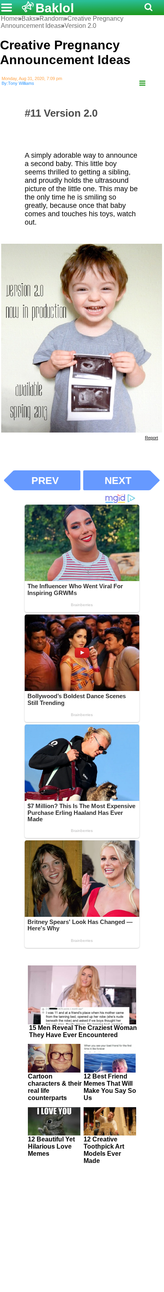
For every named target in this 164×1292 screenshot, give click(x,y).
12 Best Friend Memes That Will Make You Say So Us (110, 1087)
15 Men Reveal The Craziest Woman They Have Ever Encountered (83, 1031)
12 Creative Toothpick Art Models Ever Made (104, 1150)
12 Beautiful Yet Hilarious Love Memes (51, 1146)
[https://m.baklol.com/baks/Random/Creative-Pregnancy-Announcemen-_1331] (142, 83)
